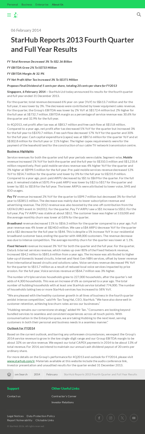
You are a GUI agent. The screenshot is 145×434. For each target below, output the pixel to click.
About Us (57, 4)
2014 (37, 374)
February (52, 374)
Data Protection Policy (41, 416)
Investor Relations (63, 402)
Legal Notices (15, 416)
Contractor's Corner (64, 396)
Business (27, 4)
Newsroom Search (16, 374)
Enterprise (41, 4)
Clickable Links (45, 420)
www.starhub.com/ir (21, 361)
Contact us (13, 396)
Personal (12, 4)
